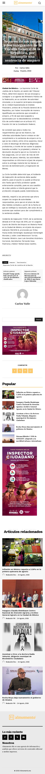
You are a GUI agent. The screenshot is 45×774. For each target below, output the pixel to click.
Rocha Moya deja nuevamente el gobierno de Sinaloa (29, 428)
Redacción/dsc (11, 575)
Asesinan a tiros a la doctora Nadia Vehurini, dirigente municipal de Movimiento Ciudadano (27, 416)
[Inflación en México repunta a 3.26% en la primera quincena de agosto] (8, 394)
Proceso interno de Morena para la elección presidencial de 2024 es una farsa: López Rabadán (32, 277)
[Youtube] (23, 737)
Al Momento (11, 37)
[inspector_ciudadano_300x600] (19, 515)
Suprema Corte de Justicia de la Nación (18, 265)
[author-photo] (3, 575)
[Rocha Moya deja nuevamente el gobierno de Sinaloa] (8, 428)
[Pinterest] (25, 371)
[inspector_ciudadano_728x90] (22, 82)
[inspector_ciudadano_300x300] (19, 354)
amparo (12, 262)
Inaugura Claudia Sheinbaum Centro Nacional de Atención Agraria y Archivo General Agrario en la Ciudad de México (28, 405)
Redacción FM (10, 618)
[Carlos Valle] (22, 294)
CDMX (24, 37)
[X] (20, 371)
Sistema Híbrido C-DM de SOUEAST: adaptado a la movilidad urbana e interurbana (28, 438)
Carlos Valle (24, 68)
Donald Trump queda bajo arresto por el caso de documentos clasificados (11, 276)
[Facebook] (14, 371)
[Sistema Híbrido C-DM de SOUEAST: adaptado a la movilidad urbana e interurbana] (8, 438)
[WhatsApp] (30, 371)
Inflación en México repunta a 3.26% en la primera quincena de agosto (29, 394)
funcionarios (21, 262)
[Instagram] (11, 737)
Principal (35, 37)
